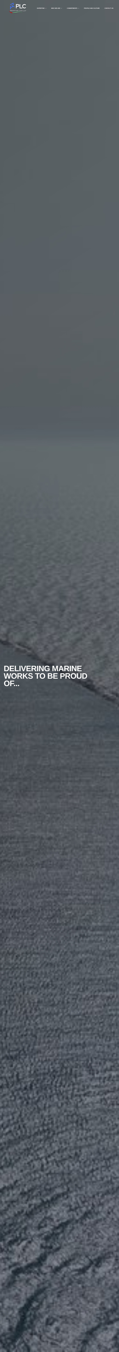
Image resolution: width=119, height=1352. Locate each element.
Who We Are (55, 8)
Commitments (72, 8)
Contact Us (109, 8)
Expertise (41, 8)
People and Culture (92, 8)
